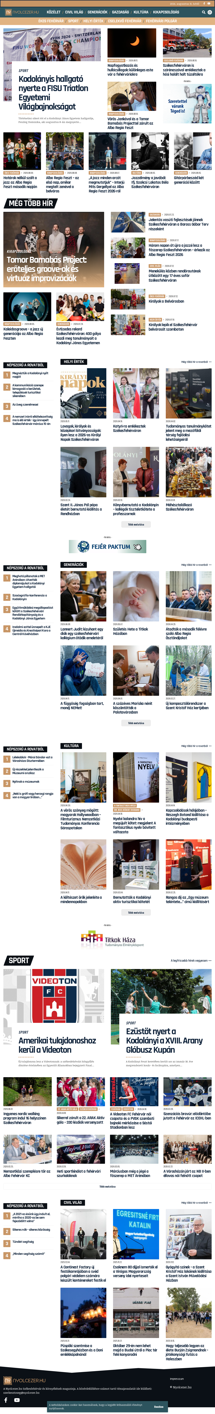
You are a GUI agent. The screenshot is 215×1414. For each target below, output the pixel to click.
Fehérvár (116, 1109)
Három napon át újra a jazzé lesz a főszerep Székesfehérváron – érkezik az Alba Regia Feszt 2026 (179, 250)
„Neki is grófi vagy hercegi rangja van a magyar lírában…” (32, 795)
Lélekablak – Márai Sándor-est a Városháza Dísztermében (32, 759)
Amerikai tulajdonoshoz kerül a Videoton (57, 1045)
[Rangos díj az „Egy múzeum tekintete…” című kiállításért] (189, 864)
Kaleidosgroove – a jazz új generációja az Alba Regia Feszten (23, 334)
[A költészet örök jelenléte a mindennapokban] (83, 864)
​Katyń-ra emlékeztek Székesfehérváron (129, 428)
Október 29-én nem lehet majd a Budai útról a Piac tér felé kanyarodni (135, 1350)
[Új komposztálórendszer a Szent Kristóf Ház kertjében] (189, 670)
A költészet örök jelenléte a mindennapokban (81, 900)
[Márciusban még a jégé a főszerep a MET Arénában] (134, 1149)
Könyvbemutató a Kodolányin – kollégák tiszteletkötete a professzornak (136, 509)
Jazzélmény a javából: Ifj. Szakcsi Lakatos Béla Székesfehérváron (149, 182)
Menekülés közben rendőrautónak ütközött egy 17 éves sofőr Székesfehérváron (175, 276)
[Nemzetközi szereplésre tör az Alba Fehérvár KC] (27, 1149)
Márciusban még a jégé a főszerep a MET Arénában (130, 1174)
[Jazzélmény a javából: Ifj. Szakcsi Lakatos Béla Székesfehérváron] (150, 151)
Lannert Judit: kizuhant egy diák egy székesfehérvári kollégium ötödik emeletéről (81, 634)
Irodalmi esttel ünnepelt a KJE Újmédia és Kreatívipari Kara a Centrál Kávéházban (31, 630)
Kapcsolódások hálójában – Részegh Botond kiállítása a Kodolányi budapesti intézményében (187, 817)
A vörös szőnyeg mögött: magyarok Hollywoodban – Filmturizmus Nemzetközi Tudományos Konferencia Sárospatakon (80, 819)
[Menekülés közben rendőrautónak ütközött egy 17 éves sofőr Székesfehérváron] (128, 273)
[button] (159, 1407)
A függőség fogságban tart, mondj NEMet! (82, 706)
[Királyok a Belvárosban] (128, 299)
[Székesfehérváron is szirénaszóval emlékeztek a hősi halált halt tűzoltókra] (187, 43)
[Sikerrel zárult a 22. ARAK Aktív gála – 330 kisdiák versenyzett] (81, 1091)
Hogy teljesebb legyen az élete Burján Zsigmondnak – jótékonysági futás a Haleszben (187, 1352)
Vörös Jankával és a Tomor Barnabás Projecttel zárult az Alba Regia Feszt (130, 123)
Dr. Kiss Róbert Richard (126, 809)
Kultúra (137, 172)
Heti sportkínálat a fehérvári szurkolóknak (79, 1174)
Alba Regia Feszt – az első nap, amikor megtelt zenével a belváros (62, 184)
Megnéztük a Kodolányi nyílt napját (30, 375)
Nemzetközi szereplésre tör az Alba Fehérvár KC (26, 1174)
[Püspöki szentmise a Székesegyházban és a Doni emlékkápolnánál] (83, 1313)
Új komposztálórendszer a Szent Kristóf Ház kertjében (187, 706)
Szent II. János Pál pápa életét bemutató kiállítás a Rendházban (81, 509)
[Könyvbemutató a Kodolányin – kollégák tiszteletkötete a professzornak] (136, 472)
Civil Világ (73, 1202)
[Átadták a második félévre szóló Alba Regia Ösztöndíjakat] (189, 596)
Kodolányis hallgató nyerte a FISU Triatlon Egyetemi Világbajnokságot (53, 93)
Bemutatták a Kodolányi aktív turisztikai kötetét (132, 900)
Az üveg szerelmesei (25, 404)
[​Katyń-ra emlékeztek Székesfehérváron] (136, 393)
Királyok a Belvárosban (166, 301)
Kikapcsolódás (116, 60)
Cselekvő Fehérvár (173, 60)
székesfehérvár (88, 1109)
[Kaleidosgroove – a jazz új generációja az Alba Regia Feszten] (27, 306)
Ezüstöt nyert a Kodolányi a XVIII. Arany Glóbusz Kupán (164, 1041)
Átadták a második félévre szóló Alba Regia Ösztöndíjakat (186, 634)
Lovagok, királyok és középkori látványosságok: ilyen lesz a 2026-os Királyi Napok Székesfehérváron (80, 433)
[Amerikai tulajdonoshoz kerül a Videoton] (53, 1006)
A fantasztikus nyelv (125, 805)
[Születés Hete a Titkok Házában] (136, 596)
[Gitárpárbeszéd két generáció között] (193, 151)
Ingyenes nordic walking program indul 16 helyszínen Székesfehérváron (24, 1118)
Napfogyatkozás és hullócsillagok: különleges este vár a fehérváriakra (130, 70)
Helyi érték (155, 319)
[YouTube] (209, 4)
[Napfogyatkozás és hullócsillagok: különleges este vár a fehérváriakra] (132, 43)
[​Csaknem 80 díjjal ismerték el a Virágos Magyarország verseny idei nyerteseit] (136, 1234)
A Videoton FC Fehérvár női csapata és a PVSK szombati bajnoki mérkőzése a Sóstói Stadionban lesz (132, 1121)
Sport (23, 70)
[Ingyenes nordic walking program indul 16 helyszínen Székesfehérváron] (27, 1091)
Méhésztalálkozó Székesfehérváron (180, 507)
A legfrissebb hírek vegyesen (189, 960)
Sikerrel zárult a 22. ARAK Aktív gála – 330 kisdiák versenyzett (81, 1120)
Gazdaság (155, 214)
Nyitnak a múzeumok (25, 781)
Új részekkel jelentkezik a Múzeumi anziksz (28, 771)
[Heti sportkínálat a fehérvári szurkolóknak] (81, 1149)
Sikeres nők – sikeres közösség (31, 1229)
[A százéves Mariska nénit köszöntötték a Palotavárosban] (136, 670)
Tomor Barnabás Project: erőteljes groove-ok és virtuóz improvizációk (46, 269)
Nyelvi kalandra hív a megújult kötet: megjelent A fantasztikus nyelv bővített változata (134, 825)
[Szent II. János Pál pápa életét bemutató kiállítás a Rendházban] (83, 472)
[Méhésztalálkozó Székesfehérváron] (189, 472)
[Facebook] (204, 4)
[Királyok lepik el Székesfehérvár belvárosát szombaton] (128, 325)
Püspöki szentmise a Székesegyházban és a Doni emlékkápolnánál (81, 1350)
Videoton (128, 1109)
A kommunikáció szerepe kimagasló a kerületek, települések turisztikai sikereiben (28, 390)
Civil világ (155, 266)
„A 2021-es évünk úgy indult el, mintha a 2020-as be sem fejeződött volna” (31, 1217)
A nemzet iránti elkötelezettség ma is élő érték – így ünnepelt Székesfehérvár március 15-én (32, 420)
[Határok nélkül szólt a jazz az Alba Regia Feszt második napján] (22, 151)
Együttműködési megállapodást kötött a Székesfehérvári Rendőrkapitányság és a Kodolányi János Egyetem (32, 612)
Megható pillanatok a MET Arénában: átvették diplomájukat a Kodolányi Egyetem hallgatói (28, 581)
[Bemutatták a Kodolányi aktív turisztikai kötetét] (136, 864)
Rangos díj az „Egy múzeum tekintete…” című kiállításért (187, 900)
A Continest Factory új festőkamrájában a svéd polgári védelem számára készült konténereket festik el (83, 1274)
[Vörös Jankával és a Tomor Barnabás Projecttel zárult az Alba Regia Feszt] (132, 96)
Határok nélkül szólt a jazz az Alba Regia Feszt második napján (20, 182)
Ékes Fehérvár (12, 172)
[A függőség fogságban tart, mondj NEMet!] (83, 670)
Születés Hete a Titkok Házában (130, 631)
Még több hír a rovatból (194, 362)
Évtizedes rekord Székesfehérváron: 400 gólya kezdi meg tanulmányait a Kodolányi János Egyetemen (78, 336)
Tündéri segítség (23, 1242)
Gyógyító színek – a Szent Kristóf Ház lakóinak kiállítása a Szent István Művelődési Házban (189, 1274)
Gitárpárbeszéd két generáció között (189, 180)
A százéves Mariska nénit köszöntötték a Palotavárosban (132, 708)
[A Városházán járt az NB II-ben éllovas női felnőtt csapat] (187, 1149)
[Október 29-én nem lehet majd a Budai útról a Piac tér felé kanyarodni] (136, 1313)
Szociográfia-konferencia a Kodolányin (29, 597)
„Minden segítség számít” (28, 1254)
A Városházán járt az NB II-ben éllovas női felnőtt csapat (187, 1174)
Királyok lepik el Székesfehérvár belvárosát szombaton (173, 327)
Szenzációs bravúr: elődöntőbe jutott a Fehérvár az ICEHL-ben (187, 1116)
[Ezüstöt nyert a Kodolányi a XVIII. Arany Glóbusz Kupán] (161, 1006)
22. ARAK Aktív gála (67, 1109)
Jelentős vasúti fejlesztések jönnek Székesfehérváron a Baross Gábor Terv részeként (178, 224)
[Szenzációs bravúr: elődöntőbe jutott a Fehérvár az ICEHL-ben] (187, 1091)
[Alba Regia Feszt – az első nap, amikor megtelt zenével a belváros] (65, 151)
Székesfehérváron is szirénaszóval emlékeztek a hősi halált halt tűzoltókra (184, 70)
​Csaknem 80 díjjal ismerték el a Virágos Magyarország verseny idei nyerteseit (135, 1272)
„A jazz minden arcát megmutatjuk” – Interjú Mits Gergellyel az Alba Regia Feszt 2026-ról (106, 184)
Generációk (181, 172)
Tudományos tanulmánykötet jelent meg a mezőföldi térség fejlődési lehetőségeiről (188, 433)
